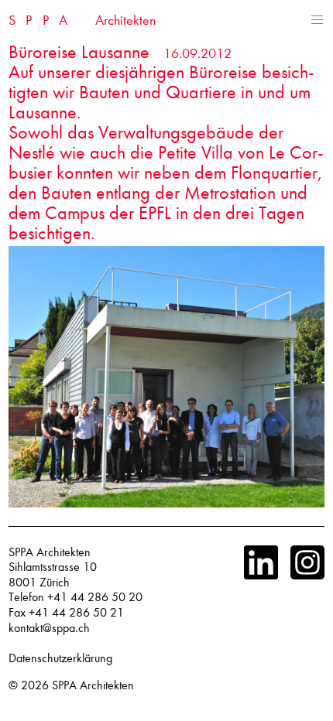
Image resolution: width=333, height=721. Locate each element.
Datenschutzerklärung (60, 658)
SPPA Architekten (93, 685)
